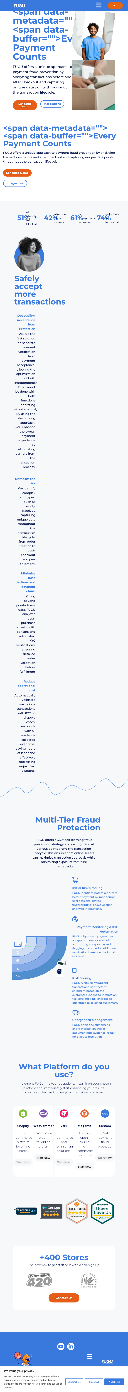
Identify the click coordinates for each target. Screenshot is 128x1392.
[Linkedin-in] (70, 1346)
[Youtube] (60, 1346)
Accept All (114, 1381)
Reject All (94, 1381)
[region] (64, 1379)
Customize (73, 1381)
